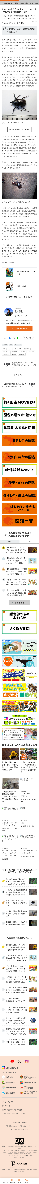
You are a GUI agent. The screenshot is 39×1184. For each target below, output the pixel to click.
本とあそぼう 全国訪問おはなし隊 (13, 1114)
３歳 (4, 349)
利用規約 (25, 1123)
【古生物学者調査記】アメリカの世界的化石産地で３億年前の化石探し (14, 385)
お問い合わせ (16, 1123)
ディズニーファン (7, 1106)
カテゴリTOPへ (19, 375)
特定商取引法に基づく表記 (19, 1129)
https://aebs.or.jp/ (19, 1157)
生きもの (5, 344)
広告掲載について (11, 1126)
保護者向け (21, 354)
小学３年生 (14, 351)
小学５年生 (31, 351)
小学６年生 (6, 354)
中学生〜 (14, 354)
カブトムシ (18, 344)
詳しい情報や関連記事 (19, 328)
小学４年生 (22, 351)
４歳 (9, 349)
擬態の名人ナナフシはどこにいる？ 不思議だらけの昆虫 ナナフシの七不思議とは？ (24, 365)
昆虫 (11, 344)
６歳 (20, 349)
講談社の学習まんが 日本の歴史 (12, 1110)
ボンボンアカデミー (8, 1102)
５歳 (15, 349)
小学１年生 (26, 349)
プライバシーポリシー (26, 1126)
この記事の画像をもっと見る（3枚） (19, 297)
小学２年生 (6, 351)
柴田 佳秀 (20, 23)
